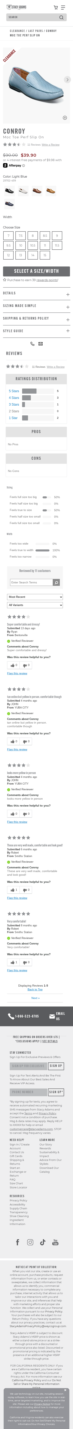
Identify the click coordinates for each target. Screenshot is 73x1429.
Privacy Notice (42, 1404)
